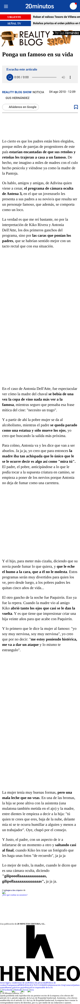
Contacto (69, 985)
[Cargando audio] (9, 77)
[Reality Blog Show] (40, 38)
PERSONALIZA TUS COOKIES (33, 985)
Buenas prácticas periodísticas (18, 987)
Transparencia (13, 985)
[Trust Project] (12, 890)
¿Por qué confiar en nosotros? (15, 895)
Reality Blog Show (17, 92)
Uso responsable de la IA (42, 987)
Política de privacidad (37, 983)
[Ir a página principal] (40, 6)
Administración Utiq (56, 985)
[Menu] (6, 6)
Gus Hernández (17, 98)
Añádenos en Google (22, 107)
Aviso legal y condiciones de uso (14, 983)
